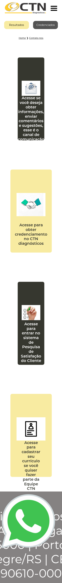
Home (22, 38)
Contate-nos (36, 38)
